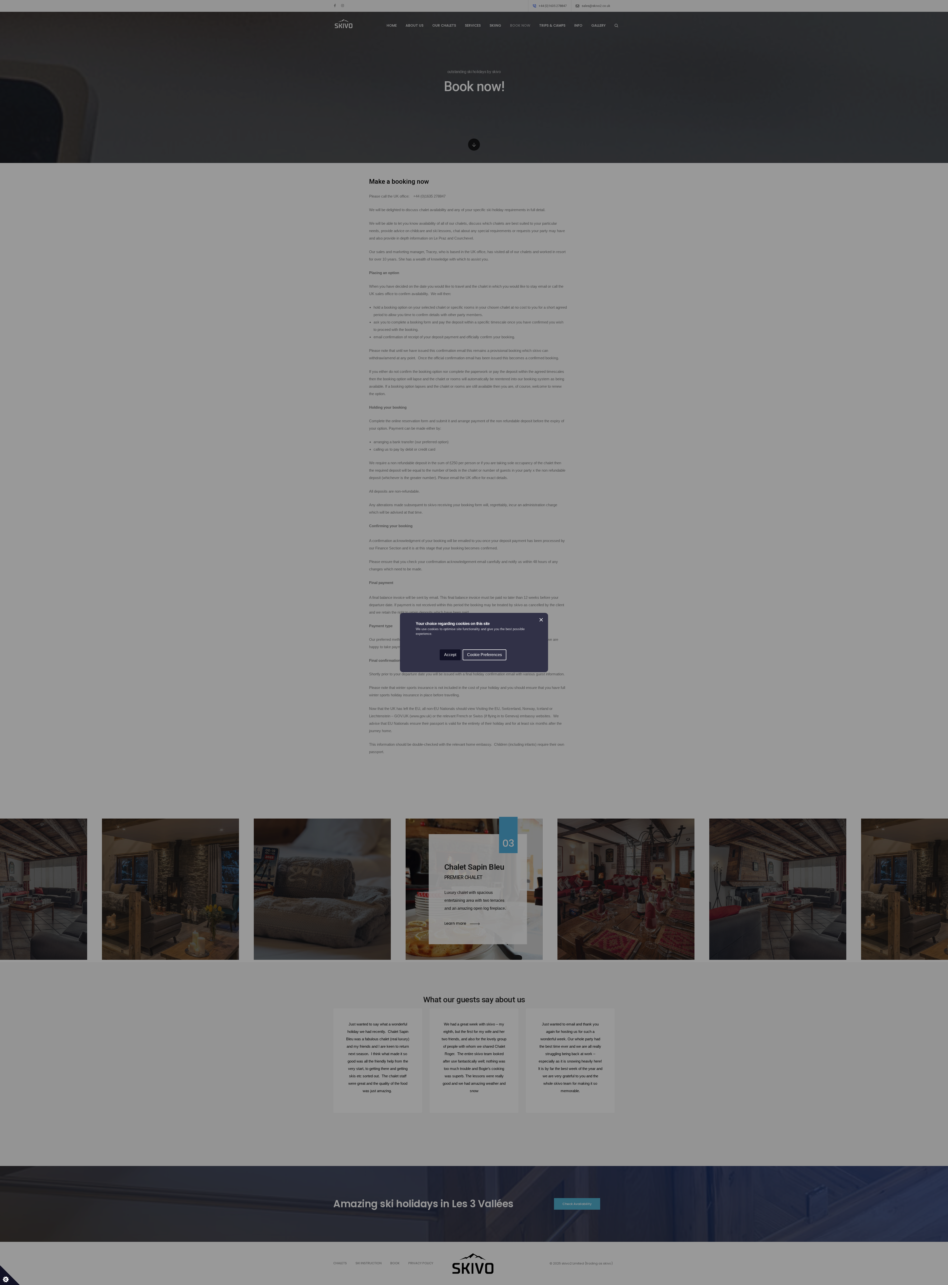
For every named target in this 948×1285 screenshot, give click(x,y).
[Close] (541, 620)
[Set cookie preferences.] (10, 1275)
